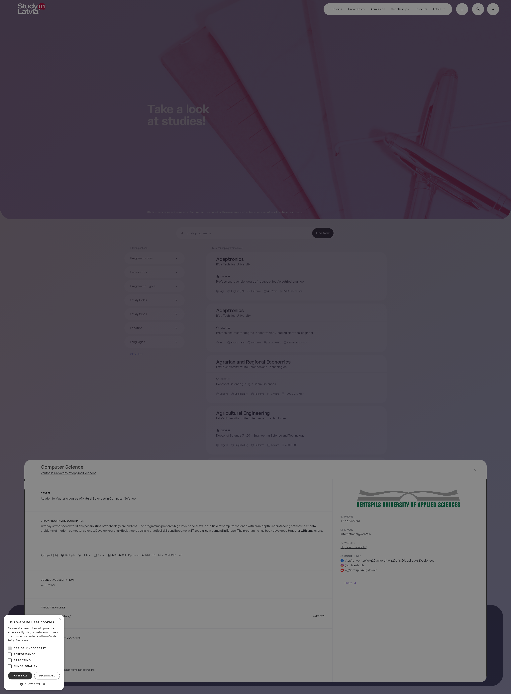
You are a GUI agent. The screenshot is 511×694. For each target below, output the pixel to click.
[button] (34, 684)
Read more (22, 640)
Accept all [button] (20, 675)
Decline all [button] (47, 675)
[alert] (255, 347)
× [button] (59, 619)
